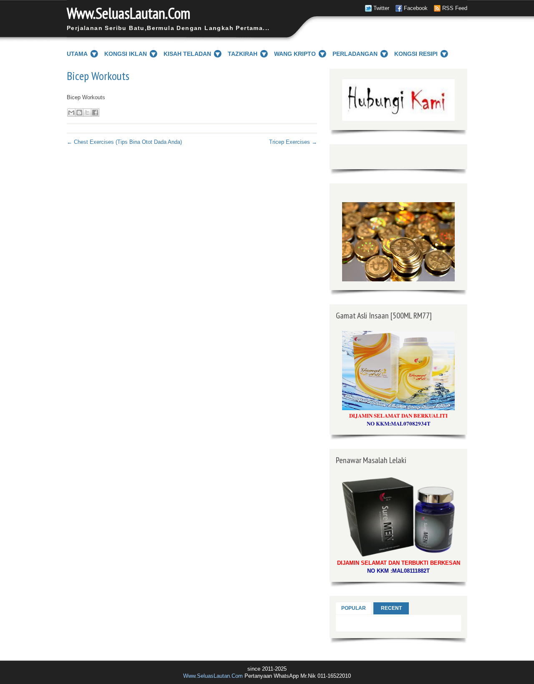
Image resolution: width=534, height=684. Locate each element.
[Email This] (71, 112)
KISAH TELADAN (187, 53)
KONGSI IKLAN (125, 53)
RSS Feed (454, 8)
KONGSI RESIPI (416, 53)
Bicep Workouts (98, 76)
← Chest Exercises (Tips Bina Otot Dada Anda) (124, 142)
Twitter (381, 8)
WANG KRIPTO (295, 53)
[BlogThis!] (79, 112)
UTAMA (77, 53)
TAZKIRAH (242, 53)
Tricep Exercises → (293, 142)
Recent (391, 608)
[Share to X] (87, 112)
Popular (353, 608)
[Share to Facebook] (95, 112)
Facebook (416, 8)
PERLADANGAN (355, 53)
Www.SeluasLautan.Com (128, 13)
